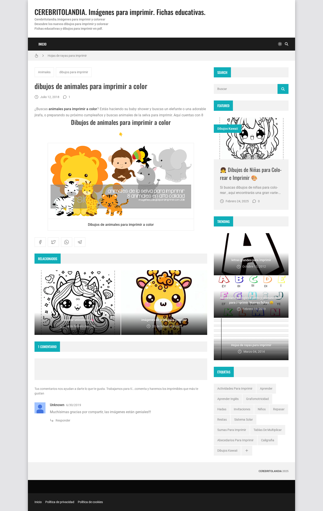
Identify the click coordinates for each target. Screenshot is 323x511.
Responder (63, 420)
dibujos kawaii (227, 128)
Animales (44, 72)
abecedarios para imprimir (235, 440)
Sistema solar (243, 419)
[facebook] (40, 242)
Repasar (279, 409)
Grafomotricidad (257, 399)
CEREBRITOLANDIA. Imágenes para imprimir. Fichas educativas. (119, 12)
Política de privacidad (59, 502)
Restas (222, 419)
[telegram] (79, 242)
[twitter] (53, 242)
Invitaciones (242, 409)
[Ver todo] (246, 451)
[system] (280, 44)
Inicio (42, 44)
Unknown (57, 405)
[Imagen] (251, 138)
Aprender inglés (228, 399)
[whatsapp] (66, 242)
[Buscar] (287, 44)
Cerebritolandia (270, 471)
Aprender (266, 388)
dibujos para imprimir (73, 72)
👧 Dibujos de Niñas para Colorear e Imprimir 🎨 (251, 173)
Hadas (221, 409)
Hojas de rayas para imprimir (67, 55)
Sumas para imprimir (231, 430)
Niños (262, 409)
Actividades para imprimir (234, 388)
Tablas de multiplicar (268, 430)
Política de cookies (90, 502)
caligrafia (267, 440)
